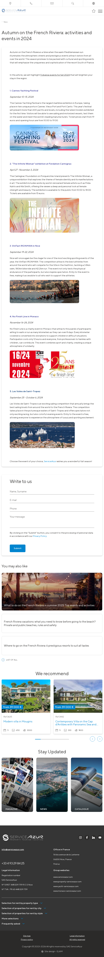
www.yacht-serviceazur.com (66, 886)
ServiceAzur (50, 461)
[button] (5, 696)
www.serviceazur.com (63, 877)
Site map (27, 936)
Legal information (77, 936)
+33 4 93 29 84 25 (13, 863)
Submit (17, 548)
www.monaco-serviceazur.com (67, 891)
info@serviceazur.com (13, 849)
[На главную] (13, 11)
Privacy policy (27, 939)
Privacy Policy (40, 536)
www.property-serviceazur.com (67, 881)
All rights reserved (77, 939)
